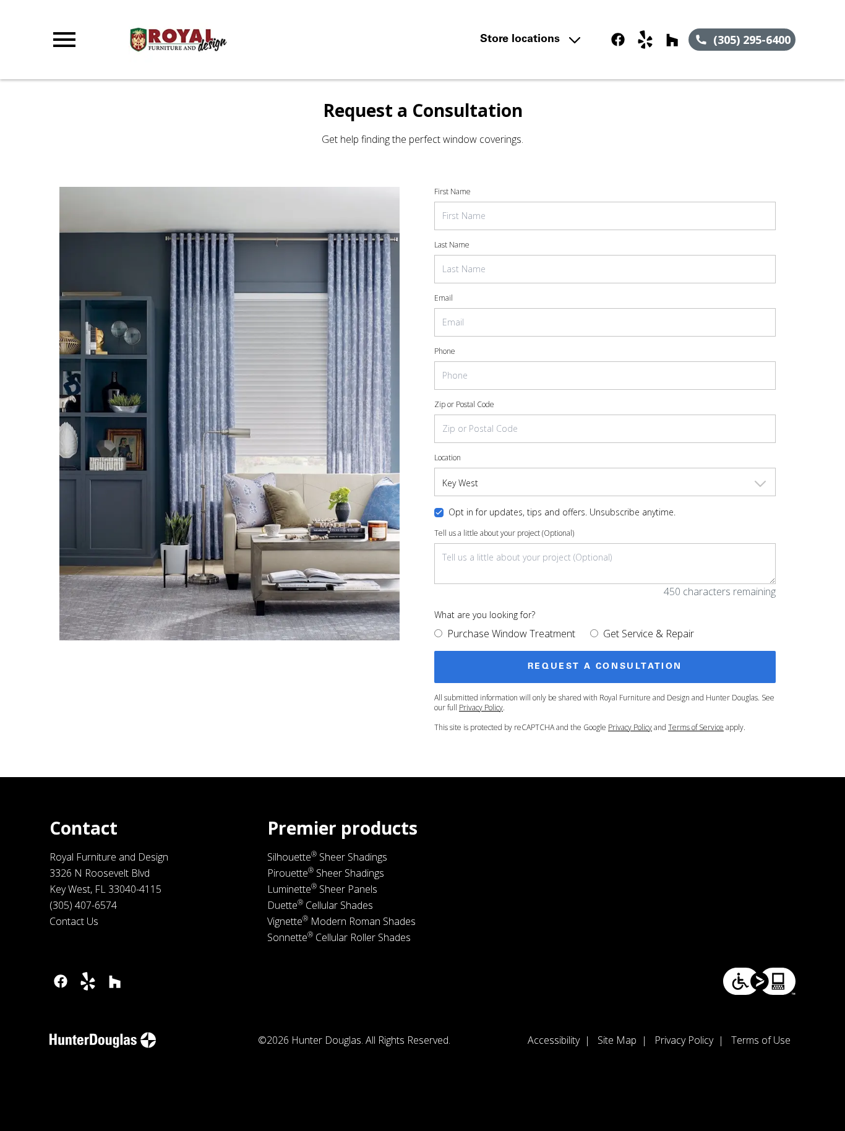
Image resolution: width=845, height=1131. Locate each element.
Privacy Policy (481, 707)
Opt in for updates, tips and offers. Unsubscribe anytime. (562, 512)
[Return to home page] (275, 39)
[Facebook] (618, 39)
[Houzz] (672, 39)
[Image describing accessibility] (759, 981)
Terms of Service (696, 727)
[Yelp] (645, 39)
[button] (64, 39)
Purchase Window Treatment (511, 633)
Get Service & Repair (648, 633)
